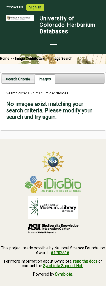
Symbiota (63, 274)
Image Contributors (30, 59)
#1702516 (60, 252)
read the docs (85, 261)
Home (4, 59)
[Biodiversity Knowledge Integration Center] (53, 228)
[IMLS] (53, 207)
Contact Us (15, 7)
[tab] (18, 78)
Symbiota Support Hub (63, 265)
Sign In (35, 7)
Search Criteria (18, 79)
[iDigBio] (53, 184)
